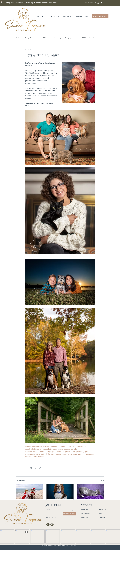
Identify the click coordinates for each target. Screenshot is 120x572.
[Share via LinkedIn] (35, 468)
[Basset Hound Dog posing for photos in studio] (60, 491)
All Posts (18, 38)
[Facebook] (95, 3)
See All (102, 480)
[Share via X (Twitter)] (31, 468)
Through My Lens (29, 38)
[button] (102, 37)
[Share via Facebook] (26, 468)
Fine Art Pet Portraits (44, 38)
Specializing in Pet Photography (63, 38)
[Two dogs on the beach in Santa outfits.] (29, 491)
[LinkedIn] (101, 3)
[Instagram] (98, 3)
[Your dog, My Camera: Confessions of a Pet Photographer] (90, 491)
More (90, 38)
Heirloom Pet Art (81, 38)
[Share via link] (40, 468)
